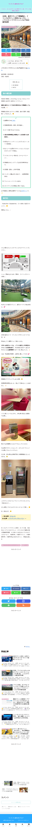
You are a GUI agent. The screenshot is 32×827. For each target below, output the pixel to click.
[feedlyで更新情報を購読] (9, 605)
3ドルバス (13, 516)
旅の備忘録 (15, 85)
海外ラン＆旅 (25, 545)
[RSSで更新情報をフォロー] (23, 605)
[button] (28, 404)
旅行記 (14, 87)
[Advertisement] (16, 566)
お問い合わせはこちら (8, 820)
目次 (14, 82)
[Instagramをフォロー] (23, 601)
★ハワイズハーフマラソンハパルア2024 (11, 545)
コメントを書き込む (16, 802)
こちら (13, 120)
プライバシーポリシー (23, 820)
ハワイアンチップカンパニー (16, 518)
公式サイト (24, 191)
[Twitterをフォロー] (9, 601)
